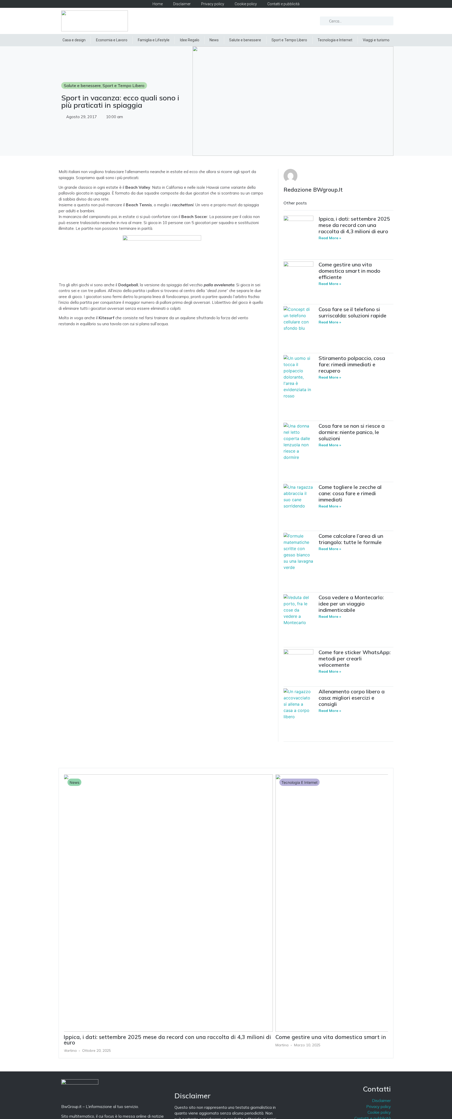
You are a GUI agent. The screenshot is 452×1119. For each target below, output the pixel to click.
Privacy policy (212, 4)
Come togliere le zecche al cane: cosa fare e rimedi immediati (350, 493)
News (214, 40)
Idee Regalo (189, 40)
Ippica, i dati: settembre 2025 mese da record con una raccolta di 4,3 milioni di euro (354, 225)
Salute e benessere (245, 40)
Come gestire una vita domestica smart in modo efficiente (349, 270)
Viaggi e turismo (376, 40)
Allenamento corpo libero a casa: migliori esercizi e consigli (352, 697)
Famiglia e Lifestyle (154, 40)
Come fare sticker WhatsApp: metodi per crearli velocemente (355, 658)
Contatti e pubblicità (283, 4)
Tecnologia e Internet (335, 40)
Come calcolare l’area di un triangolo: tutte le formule (351, 539)
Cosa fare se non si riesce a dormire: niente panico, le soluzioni (352, 432)
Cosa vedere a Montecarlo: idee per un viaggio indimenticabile (351, 603)
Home (157, 4)
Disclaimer (182, 4)
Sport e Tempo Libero (289, 40)
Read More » (330, 238)
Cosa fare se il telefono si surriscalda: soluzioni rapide (352, 312)
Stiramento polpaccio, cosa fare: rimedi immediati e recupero (352, 364)
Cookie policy (246, 4)
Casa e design (74, 40)
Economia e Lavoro (111, 40)
